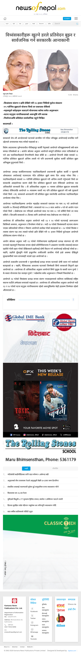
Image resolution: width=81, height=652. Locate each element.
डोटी (14, 23)
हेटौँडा (49, 23)
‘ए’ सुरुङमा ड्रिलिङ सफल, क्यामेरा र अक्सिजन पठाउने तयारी (35, 499)
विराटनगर (41, 23)
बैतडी (33, 23)
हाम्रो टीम (72, 609)
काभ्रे (7, 23)
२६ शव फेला (17, 493)
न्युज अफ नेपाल (7, 93)
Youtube (33, 639)
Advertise (14, 647)
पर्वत (20, 23)
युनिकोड (44, 605)
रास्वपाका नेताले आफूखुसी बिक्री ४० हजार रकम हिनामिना (33, 480)
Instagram (34, 625)
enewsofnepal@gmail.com (13, 632)
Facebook (34, 612)
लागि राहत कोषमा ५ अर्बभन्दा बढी (28, 474)
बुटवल (26, 23)
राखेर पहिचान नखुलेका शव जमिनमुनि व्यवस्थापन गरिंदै (32, 505)
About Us (6, 647)
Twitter (33, 619)
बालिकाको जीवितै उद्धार (20, 511)
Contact (22, 647)
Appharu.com (72, 651)
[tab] (26, 469)
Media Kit (30, 647)
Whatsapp (34, 632)
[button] (76, 18)
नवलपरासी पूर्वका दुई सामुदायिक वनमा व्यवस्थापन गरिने (34, 487)
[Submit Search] (77, 24)
